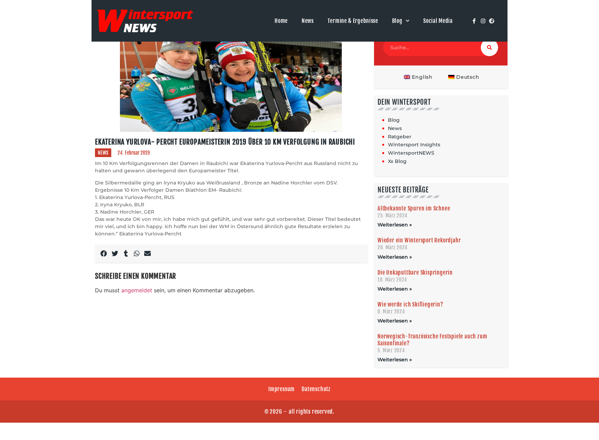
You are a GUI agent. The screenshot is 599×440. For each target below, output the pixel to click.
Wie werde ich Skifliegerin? (410, 304)
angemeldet (136, 290)
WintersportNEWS (411, 153)
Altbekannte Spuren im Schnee (413, 208)
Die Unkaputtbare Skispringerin (415, 272)
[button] (104, 253)
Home (281, 20)
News (308, 20)
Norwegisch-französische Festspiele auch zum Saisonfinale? (432, 339)
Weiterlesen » (394, 225)
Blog (397, 20)
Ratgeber (399, 136)
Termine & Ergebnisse (353, 20)
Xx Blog (397, 161)
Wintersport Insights (414, 144)
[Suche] (489, 47)
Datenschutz (316, 389)
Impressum (281, 389)
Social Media (437, 20)
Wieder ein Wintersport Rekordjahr (419, 240)
